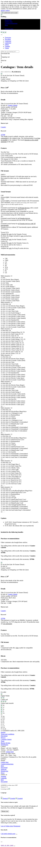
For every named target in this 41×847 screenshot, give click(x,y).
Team (2, 741)
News (2, 773)
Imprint (3, 732)
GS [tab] (6, 262)
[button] (5, 27)
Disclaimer (4, 736)
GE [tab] (6, 272)
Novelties (8, 39)
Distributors (4, 745)
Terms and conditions (7, 734)
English (12, 798)
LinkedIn (4, 778)
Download (4, 767)
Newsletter (4, 781)
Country (3, 127)
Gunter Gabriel (12, 105)
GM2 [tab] (6, 260)
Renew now (5, 811)
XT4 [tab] (6, 267)
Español (20, 798)
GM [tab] (6, 258)
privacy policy (5, 10)
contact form (10, 752)
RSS (2, 780)
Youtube (3, 776)
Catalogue (8, 41)
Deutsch (5, 798)
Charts (7, 48)
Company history (6, 739)
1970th (3, 135)
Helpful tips (4, 771)
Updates (7, 46)
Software (3, 769)
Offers (7, 44)
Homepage (16, 826)
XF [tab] (6, 265)
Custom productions (7, 764)
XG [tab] (6, 264)
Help (2, 766)
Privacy (3, 737)
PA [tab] (6, 271)
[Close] (1, 34)
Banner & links (5, 743)
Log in (3, 826)
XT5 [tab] (6, 269)
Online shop (4, 762)
